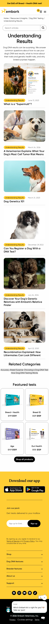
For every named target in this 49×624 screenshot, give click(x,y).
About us (11, 576)
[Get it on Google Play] (35, 490)
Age (12, 446)
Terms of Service (13, 541)
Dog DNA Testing (36, 18)
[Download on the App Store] (13, 490)
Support (10, 583)
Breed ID (37, 412)
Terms (37, 620)
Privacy (12, 620)
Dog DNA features (15, 561)
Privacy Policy (29, 541)
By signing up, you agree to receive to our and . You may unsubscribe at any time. (24, 541)
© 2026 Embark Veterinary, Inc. (24, 616)
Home (6, 18)
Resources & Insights (19, 18)
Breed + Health (12, 412)
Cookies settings (25, 619)
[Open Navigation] (45, 11)
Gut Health (37, 446)
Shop (9, 554)
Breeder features (14, 568)
